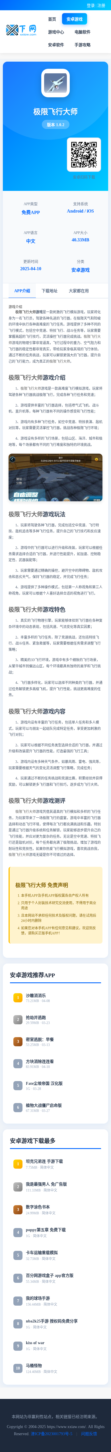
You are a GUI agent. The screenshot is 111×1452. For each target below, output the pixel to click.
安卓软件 (56, 45)
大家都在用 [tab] (79, 291)
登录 (91, 5)
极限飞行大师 (25, 312)
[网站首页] (22, 30)
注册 (101, 5)
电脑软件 (83, 32)
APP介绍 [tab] (22, 291)
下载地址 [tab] (49, 291)
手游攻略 (83, 45)
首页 (52, 19)
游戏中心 (56, 32)
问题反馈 (89, 1434)
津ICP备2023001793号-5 (51, 1434)
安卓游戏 (75, 19)
